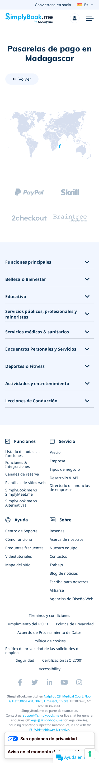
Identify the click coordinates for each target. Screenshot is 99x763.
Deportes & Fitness (25, 366)
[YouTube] (64, 682)
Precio (55, 452)
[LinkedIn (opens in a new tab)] (49, 682)
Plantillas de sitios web (25, 482)
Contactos (58, 556)
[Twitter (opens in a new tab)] (35, 682)
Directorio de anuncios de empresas (70, 487)
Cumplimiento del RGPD (27, 623)
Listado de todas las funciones (22, 453)
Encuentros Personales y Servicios (40, 349)
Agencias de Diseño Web (71, 598)
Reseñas (57, 530)
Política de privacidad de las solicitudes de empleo (43, 650)
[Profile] (74, 18)
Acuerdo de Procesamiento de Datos (49, 632)
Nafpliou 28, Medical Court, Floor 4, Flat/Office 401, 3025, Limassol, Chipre (50, 698)
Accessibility (49, 668)
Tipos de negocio (65, 469)
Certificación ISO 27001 (62, 660)
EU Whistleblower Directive (49, 729)
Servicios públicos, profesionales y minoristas (41, 314)
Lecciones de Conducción (31, 401)
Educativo (15, 296)
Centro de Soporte (21, 530)
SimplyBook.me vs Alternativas (21, 502)
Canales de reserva (22, 474)
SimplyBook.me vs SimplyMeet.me (21, 491)
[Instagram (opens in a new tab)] (79, 682)
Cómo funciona (18, 539)
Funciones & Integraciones (17, 464)
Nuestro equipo (63, 547)
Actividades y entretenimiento (37, 383)
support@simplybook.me (41, 715)
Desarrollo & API (64, 477)
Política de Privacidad (75, 623)
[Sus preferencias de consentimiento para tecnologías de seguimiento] (90, 754)
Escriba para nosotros (69, 581)
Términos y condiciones (49, 615)
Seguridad (25, 660)
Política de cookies (50, 640)
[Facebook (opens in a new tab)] (20, 682)
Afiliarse (57, 590)
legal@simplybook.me (46, 720)
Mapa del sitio (17, 564)
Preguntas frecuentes (24, 547)
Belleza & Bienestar (25, 279)
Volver (24, 79)
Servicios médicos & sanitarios (37, 332)
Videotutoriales (18, 556)
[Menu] (90, 18)
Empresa (57, 460)
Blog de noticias (64, 573)
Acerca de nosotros (66, 539)
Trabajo (56, 564)
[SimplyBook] (29, 18)
